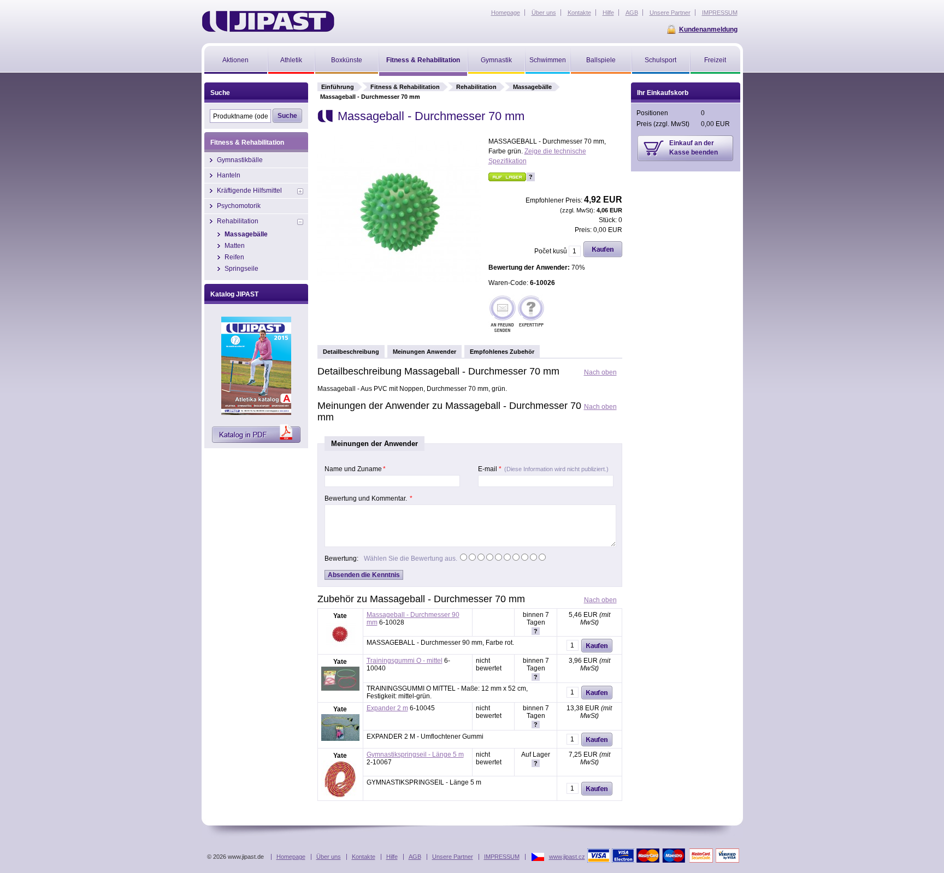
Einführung (337, 87)
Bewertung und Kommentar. (368, 498)
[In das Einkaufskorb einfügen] (602, 255)
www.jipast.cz (567, 856)
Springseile (241, 268)
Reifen (234, 257)
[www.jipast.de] (268, 21)
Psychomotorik (239, 206)
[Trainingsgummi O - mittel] (340, 688)
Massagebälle (532, 87)
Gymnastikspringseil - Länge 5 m (415, 754)
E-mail (543, 469)
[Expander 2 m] (340, 739)
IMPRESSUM (502, 856)
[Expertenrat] (531, 314)
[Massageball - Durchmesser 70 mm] (399, 280)
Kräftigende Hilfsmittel (249, 190)
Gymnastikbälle (240, 160)
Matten (235, 246)
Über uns (328, 856)
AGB (415, 856)
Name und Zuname (355, 469)
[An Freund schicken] (502, 314)
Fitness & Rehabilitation (405, 87)
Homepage (290, 856)
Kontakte (363, 856)
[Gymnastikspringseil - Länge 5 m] (340, 796)
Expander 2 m (387, 708)
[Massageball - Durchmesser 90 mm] (340, 646)
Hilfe (392, 856)
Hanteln (228, 175)
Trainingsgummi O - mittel (404, 660)
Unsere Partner (452, 856)
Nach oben (600, 372)
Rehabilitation (476, 87)
